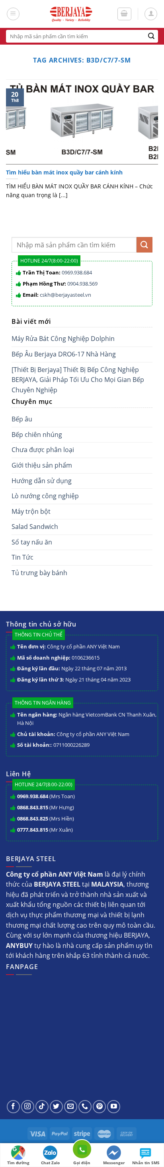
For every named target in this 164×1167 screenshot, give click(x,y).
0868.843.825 (32, 818)
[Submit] (151, 36)
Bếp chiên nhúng (37, 434)
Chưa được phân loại (43, 449)
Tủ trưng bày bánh (39, 572)
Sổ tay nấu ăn (32, 542)
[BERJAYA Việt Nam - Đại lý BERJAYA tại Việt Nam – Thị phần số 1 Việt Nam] (71, 14)
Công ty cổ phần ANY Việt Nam (83, 646)
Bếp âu (22, 419)
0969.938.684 (77, 272)
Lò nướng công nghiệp (45, 495)
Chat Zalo (50, 1162)
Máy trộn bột (31, 511)
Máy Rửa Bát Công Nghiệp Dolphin (63, 338)
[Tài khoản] (150, 14)
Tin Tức (22, 557)
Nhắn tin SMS (146, 1162)
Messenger (114, 1162)
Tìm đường (18, 1162)
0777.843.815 (32, 829)
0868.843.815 (32, 807)
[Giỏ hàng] (124, 14)
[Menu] (13, 14)
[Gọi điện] (82, 1150)
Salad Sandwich (35, 526)
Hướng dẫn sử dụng (42, 480)
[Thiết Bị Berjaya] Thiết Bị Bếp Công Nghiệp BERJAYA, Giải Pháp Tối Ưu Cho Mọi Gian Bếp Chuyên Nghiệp (78, 379)
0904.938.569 (82, 283)
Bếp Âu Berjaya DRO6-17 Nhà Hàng (64, 354)
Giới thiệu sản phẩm (42, 465)
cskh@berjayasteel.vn (65, 294)
